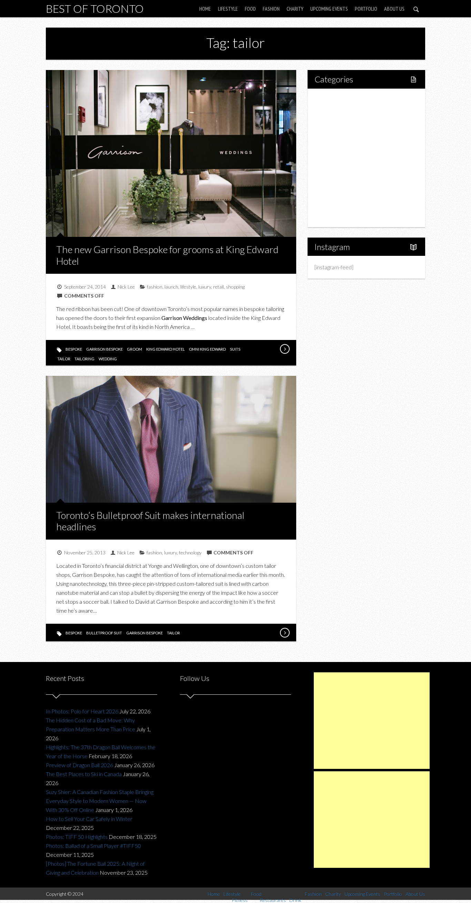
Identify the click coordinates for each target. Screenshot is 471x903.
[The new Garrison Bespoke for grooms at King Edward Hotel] (284, 349)
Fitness (337, 122)
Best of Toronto (95, 8)
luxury (204, 287)
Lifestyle (228, 8)
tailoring (84, 359)
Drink (335, 157)
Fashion (271, 8)
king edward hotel (165, 349)
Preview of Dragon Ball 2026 (79, 765)
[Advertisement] (372, 720)
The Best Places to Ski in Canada (84, 774)
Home (205, 8)
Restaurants (343, 146)
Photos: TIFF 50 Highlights (77, 836)
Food (250, 8)
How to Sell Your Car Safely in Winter (89, 818)
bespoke (74, 349)
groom (134, 349)
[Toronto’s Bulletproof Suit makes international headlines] (284, 633)
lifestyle (188, 287)
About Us (394, 8)
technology (190, 552)
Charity (295, 8)
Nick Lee (126, 287)
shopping (235, 287)
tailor (63, 359)
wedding (108, 359)
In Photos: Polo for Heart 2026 (82, 711)
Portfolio (366, 8)
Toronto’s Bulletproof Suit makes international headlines (150, 521)
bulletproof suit (104, 633)
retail (218, 287)
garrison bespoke (104, 349)
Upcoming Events (329, 8)
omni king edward (207, 349)
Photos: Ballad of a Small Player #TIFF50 (93, 845)
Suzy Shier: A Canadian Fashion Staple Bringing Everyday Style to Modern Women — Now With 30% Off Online (99, 801)
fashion (154, 287)
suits (235, 349)
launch (171, 287)
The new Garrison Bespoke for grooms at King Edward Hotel (167, 255)
